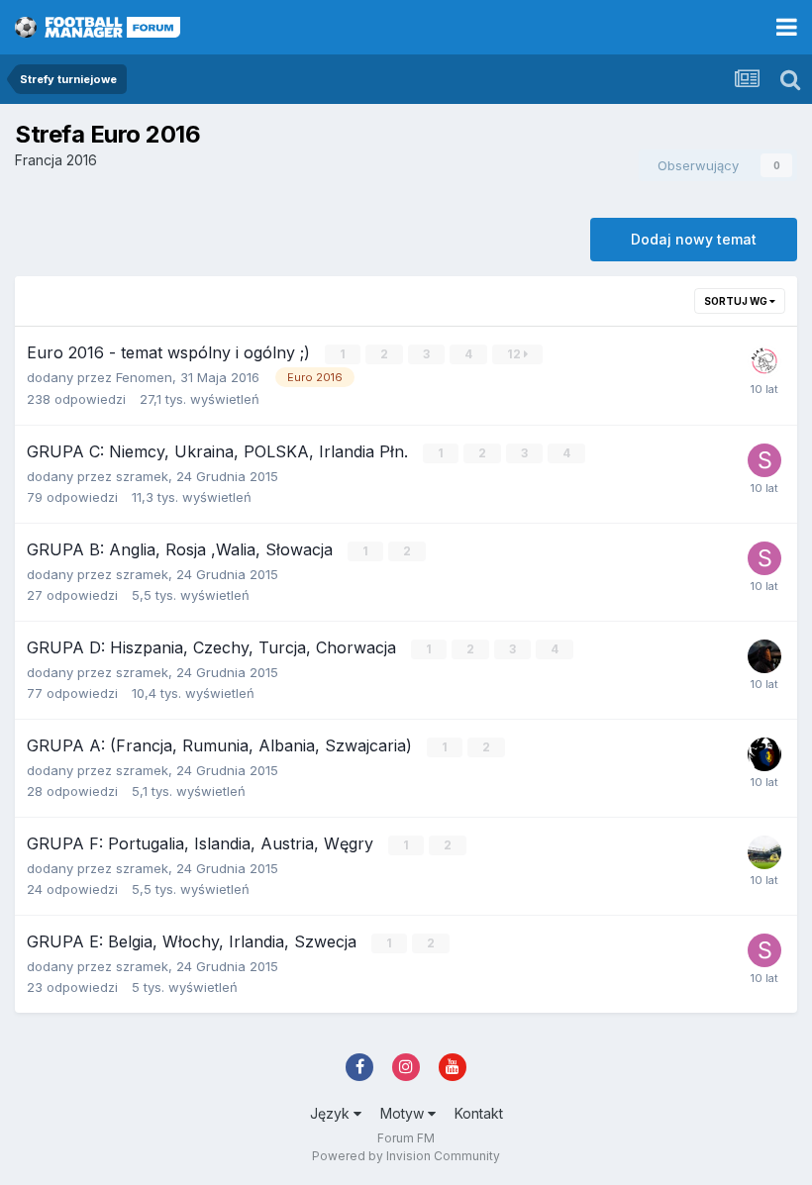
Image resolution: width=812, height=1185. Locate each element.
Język (332, 1113)
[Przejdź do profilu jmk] (764, 754)
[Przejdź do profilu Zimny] (764, 656)
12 (515, 353)
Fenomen (144, 377)
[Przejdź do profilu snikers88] (764, 460)
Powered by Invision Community (406, 1155)
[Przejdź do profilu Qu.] (764, 852)
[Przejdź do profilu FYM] (764, 361)
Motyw (404, 1113)
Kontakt (479, 1113)
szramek (142, 476)
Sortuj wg (736, 301)
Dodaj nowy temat (694, 239)
